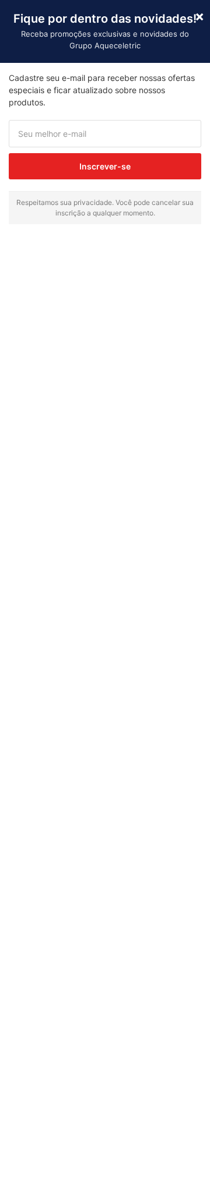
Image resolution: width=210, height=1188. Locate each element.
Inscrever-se (105, 166)
